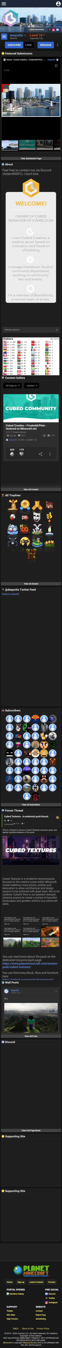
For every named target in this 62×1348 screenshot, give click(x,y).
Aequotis (51, 60)
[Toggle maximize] (56, 66)
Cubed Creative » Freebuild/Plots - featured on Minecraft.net (26, 427)
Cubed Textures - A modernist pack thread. (31, 816)
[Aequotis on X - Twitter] (49, 29)
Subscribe (14, 45)
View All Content (31, 489)
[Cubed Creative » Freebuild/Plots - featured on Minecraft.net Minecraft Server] (31, 408)
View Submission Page (31, 158)
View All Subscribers (31, 805)
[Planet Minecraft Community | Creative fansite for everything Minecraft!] (31, 1271)
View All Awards (31, 584)
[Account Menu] (58, 3)
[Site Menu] (3, 3)
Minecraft (7, 1343)
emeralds (9, 824)
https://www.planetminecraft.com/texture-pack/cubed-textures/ (30, 965)
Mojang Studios (30, 1343)
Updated (30, 385)
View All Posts (31, 1036)
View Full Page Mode (31, 1130)
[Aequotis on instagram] (53, 29)
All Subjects (11, 385)
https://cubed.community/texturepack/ (28, 979)
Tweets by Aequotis (10, 594)
